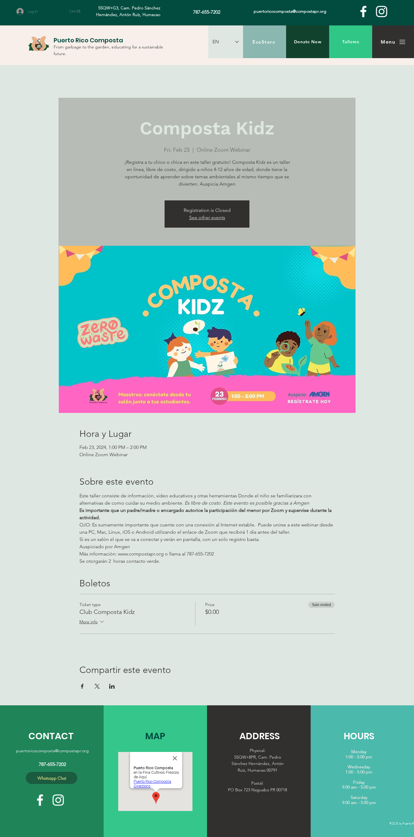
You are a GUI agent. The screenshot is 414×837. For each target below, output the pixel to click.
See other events (207, 217)
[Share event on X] (97, 686)
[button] (78, 11)
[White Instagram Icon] (381, 11)
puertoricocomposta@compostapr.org (52, 750)
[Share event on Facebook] (82, 686)
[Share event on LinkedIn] (112, 686)
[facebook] (363, 11)
